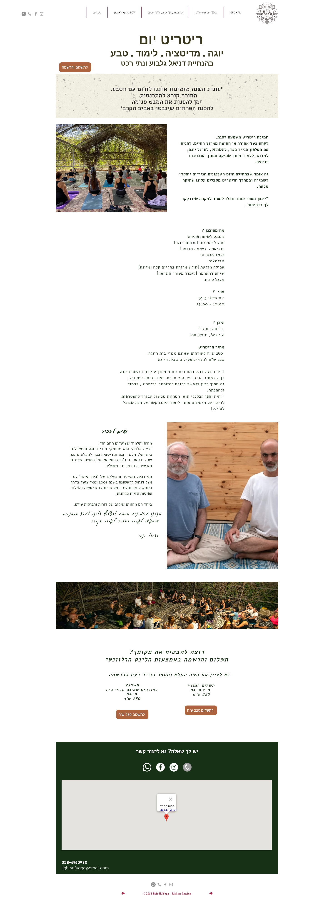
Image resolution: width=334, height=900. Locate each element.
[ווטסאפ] (24, 14)
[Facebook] (160, 767)
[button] (235, 12)
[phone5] (187, 767)
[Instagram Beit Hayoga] (41, 14)
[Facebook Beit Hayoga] (35, 14)
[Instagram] (173, 767)
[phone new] (29, 14)
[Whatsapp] (147, 767)
